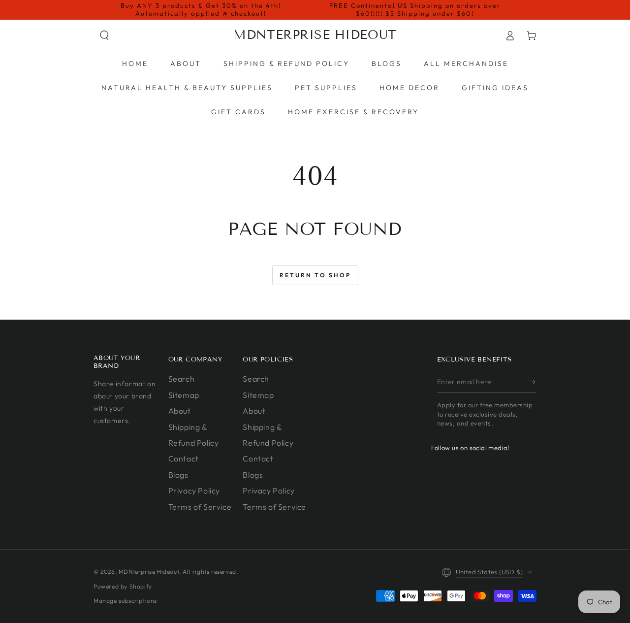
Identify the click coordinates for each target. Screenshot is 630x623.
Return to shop (315, 275)
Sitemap (183, 395)
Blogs (178, 475)
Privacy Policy (194, 490)
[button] (104, 35)
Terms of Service (200, 507)
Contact (183, 458)
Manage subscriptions (125, 600)
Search (181, 379)
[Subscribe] (533, 382)
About (179, 411)
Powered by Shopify (123, 586)
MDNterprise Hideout (149, 571)
